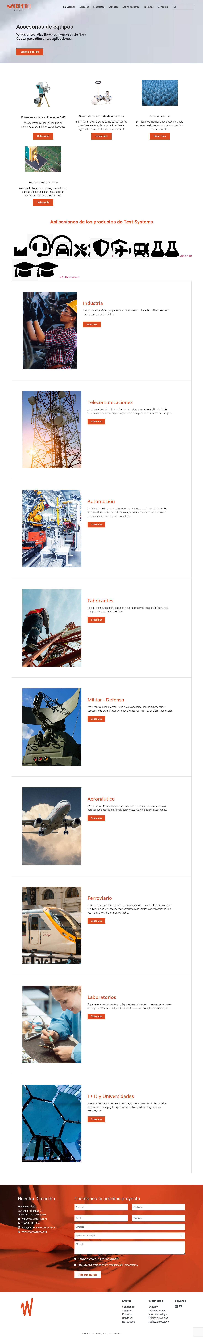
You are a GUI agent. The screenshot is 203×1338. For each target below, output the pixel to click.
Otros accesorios (159, 116)
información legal (109, 1258)
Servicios (113, 6)
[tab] (19, 252)
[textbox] (127, 1235)
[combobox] (184, 7)
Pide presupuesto (87, 1274)
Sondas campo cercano (43, 182)
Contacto (163, 6)
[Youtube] (180, 1306)
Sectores (84, 6)
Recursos (148, 6)
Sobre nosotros (130, 6)
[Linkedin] (176, 1306)
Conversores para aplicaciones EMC (43, 117)
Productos (98, 6)
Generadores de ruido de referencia (101, 116)
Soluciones (69, 6)
